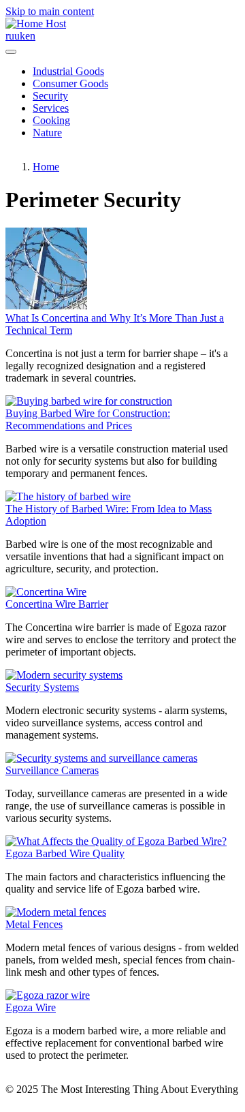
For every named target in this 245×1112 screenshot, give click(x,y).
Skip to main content (49, 11)
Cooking (51, 120)
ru (9, 36)
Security (50, 96)
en (30, 36)
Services (51, 108)
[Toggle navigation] (10, 52)
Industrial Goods (68, 71)
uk (19, 36)
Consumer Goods (70, 83)
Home (46, 166)
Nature (47, 132)
